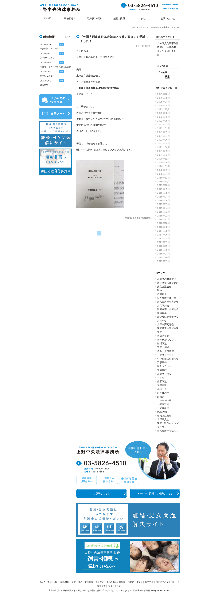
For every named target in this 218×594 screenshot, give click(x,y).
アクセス (143, 18)
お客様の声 (163, 393)
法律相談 (162, 385)
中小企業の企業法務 (168, 358)
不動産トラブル (165, 355)
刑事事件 (162, 362)
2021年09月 (163, 132)
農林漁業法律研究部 (168, 282)
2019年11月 (163, 181)
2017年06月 (163, 234)
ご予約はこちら (101, 493)
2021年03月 (163, 151)
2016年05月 (163, 250)
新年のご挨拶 (46, 75)
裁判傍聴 (164, 408)
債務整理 (89, 582)
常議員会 (162, 313)
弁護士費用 (119, 18)
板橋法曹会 (163, 336)
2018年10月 (163, 223)
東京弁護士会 (164, 286)
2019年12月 (163, 177)
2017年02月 (163, 242)
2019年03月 (163, 212)
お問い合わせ (168, 18)
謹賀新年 (44, 85)
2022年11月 (163, 109)
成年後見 (162, 294)
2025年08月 (163, 98)
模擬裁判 (164, 404)
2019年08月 (163, 193)
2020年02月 (163, 170)
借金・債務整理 (165, 351)
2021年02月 (163, 155)
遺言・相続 (163, 347)
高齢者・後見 (164, 374)
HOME (47, 18)
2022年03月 (163, 124)
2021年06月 (163, 139)
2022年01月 (163, 128)
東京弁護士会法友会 (168, 431)
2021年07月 (163, 136)
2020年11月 (163, 158)
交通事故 (162, 370)
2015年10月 (163, 257)
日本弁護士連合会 (166, 298)
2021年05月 (163, 143)
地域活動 (162, 412)
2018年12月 (163, 219)
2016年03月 (163, 253)
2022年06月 (163, 117)
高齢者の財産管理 (166, 279)
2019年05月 (163, 204)
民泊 (159, 290)
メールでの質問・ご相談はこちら (155, 493)
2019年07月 (163, 196)
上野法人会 (163, 419)
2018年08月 (163, 227)
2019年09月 (163, 189)
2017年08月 (163, 231)
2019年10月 (163, 185)
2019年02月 (163, 215)
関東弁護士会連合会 (168, 309)
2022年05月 (163, 120)
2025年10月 (163, 94)
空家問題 (162, 381)
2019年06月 (163, 200)
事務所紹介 (70, 18)
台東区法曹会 (164, 415)
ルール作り (165, 400)
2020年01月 (163, 174)
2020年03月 (163, 166)
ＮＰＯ (160, 377)
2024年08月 (163, 105)
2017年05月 (163, 238)
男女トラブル (164, 366)
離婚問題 (162, 343)
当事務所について (166, 339)
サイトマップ (114, 586)
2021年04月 (163, 147)
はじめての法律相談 (165, 582)
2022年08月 (163, 113)
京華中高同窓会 (165, 324)
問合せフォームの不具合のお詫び (55, 66)
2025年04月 (163, 101)
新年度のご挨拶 (47, 57)
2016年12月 (163, 246)
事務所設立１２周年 (49, 48)
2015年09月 (163, 261)
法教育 (160, 396)
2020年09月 (163, 162)
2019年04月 (163, 208)
